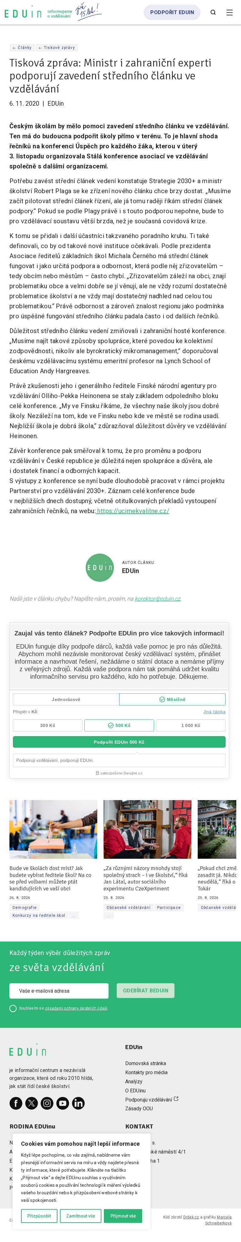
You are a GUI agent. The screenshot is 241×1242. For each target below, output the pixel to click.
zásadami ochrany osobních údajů (76, 1008)
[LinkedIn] (78, 1103)
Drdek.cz (191, 1217)
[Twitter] (31, 1103)
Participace (169, 907)
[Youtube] (62, 1103)
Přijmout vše (123, 1215)
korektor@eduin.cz (157, 598)
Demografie (25, 907)
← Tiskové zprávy (57, 47)
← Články (22, 47)
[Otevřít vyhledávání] (213, 12)
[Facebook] (16, 1103)
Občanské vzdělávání (129, 907)
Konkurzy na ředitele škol (39, 915)
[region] (82, 1181)
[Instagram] (47, 1103)
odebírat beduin (145, 991)
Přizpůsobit (39, 1215)
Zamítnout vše (80, 1215)
